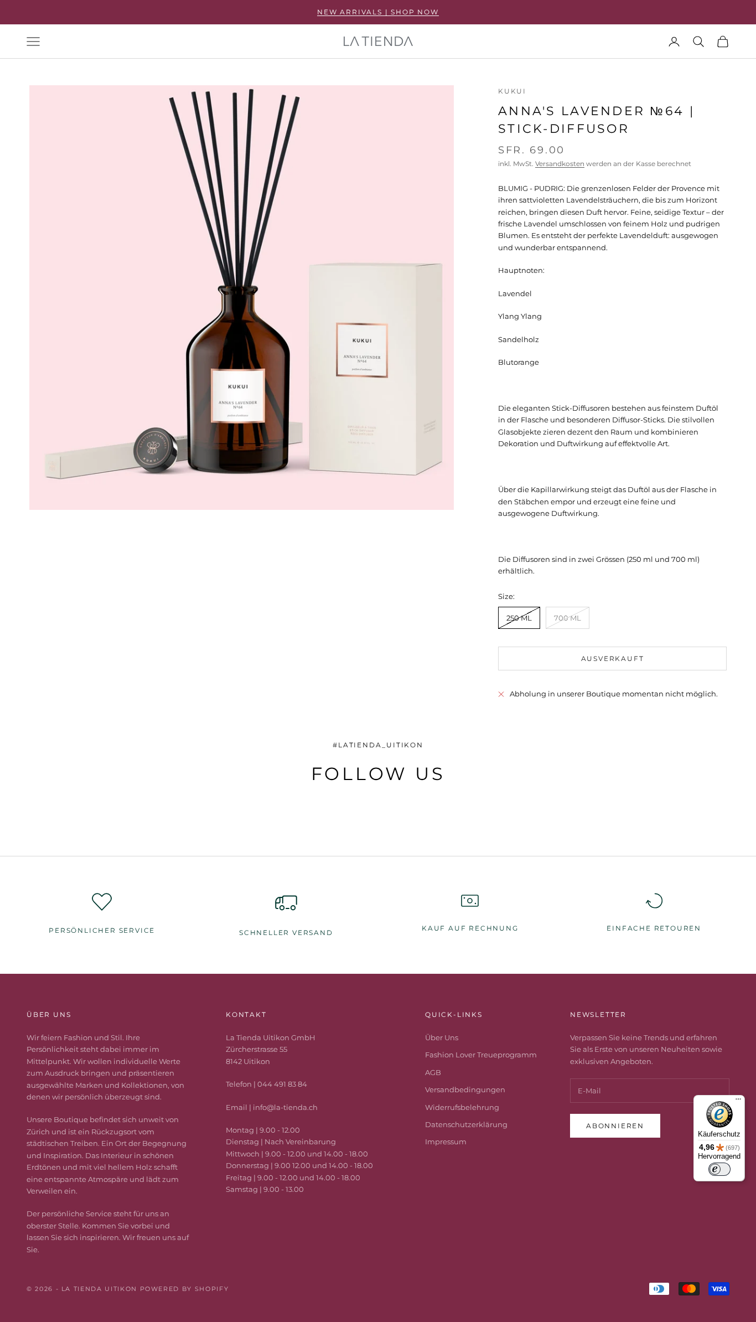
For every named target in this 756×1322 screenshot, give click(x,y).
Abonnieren (615, 1126)
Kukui (512, 91)
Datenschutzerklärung (466, 1124)
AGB (433, 1072)
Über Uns (441, 1037)
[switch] (719, 1169)
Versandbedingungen (465, 1089)
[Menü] (738, 1101)
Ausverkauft (612, 658)
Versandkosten (559, 163)
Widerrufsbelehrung (462, 1107)
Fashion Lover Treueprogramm (481, 1054)
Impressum (446, 1141)
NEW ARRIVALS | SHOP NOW (377, 12)
